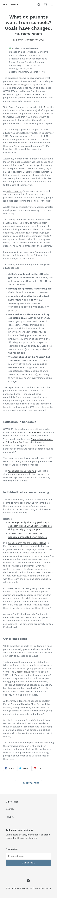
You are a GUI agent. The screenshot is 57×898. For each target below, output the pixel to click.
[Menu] (52, 4)
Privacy (10, 816)
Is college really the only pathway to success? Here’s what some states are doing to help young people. (30, 526)
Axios (47, 107)
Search (10, 808)
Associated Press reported (22, 471)
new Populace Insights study (20, 84)
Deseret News (35, 432)
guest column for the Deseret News (27, 543)
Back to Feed (31, 783)
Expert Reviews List (23, 888)
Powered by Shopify (42, 888)
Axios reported (14, 191)
